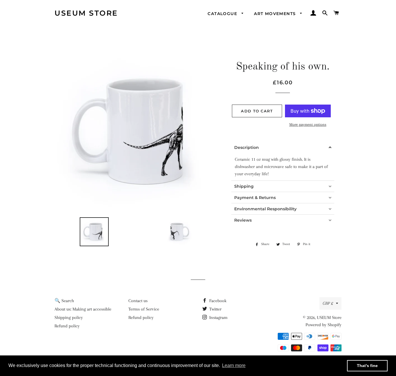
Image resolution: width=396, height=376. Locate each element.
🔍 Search (64, 300)
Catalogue (223, 13)
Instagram (218, 317)
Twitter (214, 309)
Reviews (243, 220)
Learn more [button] (234, 365)
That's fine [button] (367, 365)
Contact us (138, 300)
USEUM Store (86, 13)
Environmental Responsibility (265, 209)
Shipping (244, 186)
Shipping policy (69, 317)
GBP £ (328, 303)
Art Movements (275, 13)
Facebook (217, 300)
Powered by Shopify (323, 324)
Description (246, 147)
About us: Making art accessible (83, 309)
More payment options (307, 124)
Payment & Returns (255, 198)
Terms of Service (143, 309)
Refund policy (67, 325)
